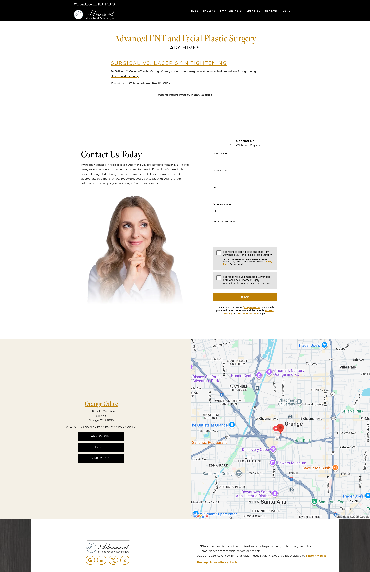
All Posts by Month (187, 94)
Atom (203, 94)
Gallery (209, 11)
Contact (271, 11)
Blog (194, 11)
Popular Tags (166, 94)
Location (253, 11)
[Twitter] (113, 560)
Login (234, 562)
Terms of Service (248, 313)
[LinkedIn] (101, 560)
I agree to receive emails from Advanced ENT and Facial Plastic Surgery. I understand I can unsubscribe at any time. (247, 280)
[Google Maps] (90, 560)
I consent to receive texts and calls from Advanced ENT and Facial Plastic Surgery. (247, 257)
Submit (245, 297)
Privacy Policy (219, 562)
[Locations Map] (280, 428)
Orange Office (101, 404)
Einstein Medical (316, 555)
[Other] (125, 560)
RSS (209, 94)
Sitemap (202, 562)
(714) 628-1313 (251, 307)
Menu (286, 11)
